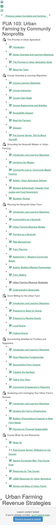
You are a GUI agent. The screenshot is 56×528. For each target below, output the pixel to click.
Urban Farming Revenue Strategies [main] (26, 499)
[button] (2, 2)
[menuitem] (2, 7)
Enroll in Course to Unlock (28, 519)
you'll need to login (40, 514)
